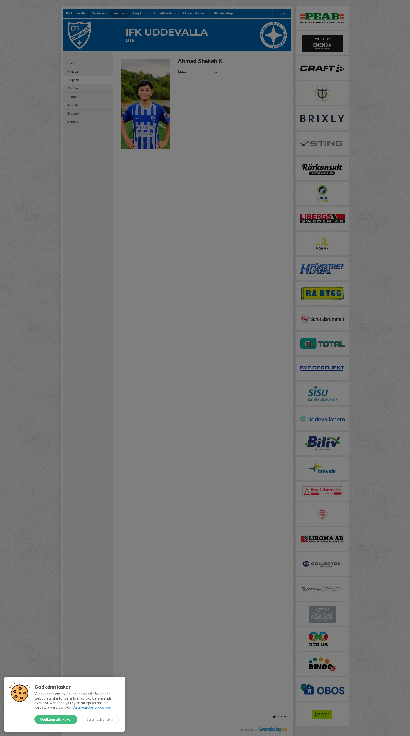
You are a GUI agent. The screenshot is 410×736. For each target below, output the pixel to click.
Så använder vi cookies (92, 707)
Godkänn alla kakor (56, 719)
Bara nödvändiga (100, 719)
